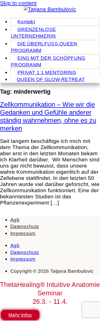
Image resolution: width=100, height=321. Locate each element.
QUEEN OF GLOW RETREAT (51, 79)
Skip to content (18, 3)
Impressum (23, 233)
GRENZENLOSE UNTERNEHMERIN (33, 33)
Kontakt (26, 21)
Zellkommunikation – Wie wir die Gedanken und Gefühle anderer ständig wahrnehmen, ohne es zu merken (48, 116)
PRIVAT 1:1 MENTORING (46, 72)
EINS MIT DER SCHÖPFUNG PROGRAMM (48, 61)
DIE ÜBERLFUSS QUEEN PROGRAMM (44, 47)
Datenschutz (24, 226)
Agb (14, 219)
